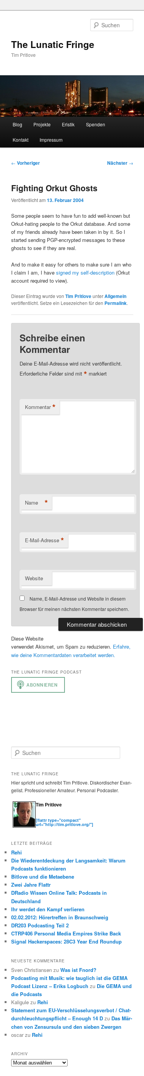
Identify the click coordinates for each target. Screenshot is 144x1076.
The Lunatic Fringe (52, 44)
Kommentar (40, 407)
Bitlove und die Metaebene (42, 876)
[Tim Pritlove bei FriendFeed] (70, 815)
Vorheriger (25, 162)
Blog (17, 124)
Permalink (115, 303)
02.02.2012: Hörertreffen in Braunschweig (59, 917)
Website (34, 578)
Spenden (95, 124)
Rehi (16, 852)
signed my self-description (85, 272)
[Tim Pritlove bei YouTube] (62, 815)
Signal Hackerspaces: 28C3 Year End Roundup (66, 941)
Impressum (51, 139)
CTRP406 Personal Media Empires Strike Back (66, 933)
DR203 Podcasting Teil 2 (40, 925)
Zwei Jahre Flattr (31, 884)
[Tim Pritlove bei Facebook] (77, 815)
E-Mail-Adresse (44, 540)
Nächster (120, 162)
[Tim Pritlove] (24, 826)
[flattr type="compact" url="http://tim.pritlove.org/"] (64, 822)
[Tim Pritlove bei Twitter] (39, 815)
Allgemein (115, 296)
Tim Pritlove (78, 296)
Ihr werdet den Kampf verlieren (47, 909)
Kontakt (20, 139)
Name (36, 503)
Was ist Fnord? (78, 969)
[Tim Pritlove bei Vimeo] (47, 815)
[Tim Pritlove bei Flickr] (55, 815)
